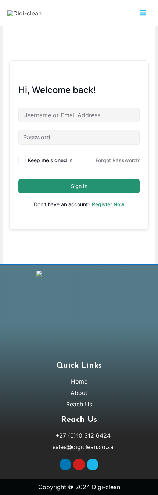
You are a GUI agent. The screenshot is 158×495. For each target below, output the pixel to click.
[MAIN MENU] (143, 13)
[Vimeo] (92, 464)
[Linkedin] (65, 464)
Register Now (108, 204)
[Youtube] (79, 464)
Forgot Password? (118, 160)
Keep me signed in (50, 160)
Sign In (79, 186)
